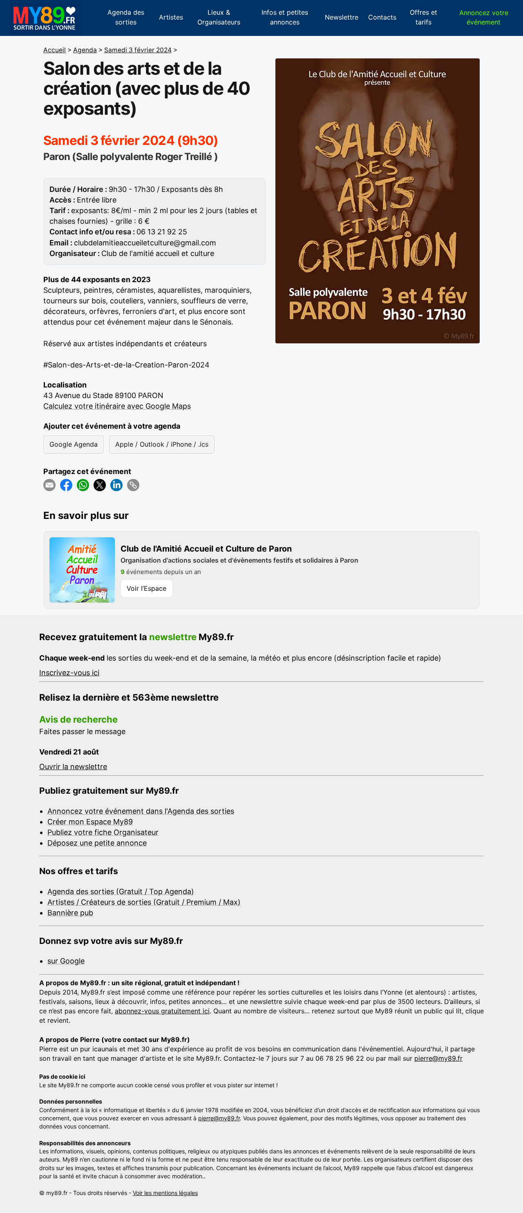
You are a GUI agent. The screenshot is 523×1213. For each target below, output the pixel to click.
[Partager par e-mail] (49, 485)
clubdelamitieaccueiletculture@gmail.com (145, 242)
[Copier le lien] (133, 485)
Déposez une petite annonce (97, 843)
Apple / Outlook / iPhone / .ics (161, 444)
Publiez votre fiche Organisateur (103, 832)
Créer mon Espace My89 (90, 821)
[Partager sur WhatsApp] (83, 485)
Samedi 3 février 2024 (138, 50)
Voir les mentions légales (165, 1192)
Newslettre (341, 17)
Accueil (54, 50)
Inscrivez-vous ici (69, 672)
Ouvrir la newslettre (73, 766)
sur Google (66, 961)
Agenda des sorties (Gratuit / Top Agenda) (120, 891)
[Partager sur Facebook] (66, 485)
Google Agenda (73, 444)
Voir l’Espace (146, 588)
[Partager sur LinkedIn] (116, 485)
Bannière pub (70, 912)
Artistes (171, 17)
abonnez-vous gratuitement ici (162, 1011)
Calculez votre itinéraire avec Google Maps (117, 406)
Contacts (382, 17)
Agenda (85, 50)
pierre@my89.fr (438, 1058)
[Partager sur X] (100, 485)
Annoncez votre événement (483, 17)
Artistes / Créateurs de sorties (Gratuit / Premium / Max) (144, 902)
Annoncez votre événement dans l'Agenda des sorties (140, 811)
